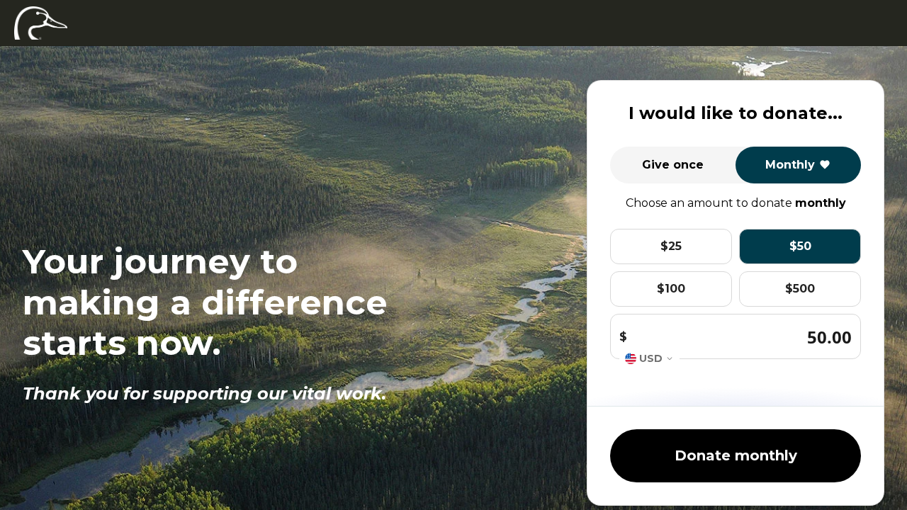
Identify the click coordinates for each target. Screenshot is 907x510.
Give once (673, 164)
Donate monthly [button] (736, 455)
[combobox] (649, 359)
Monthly (790, 164)
